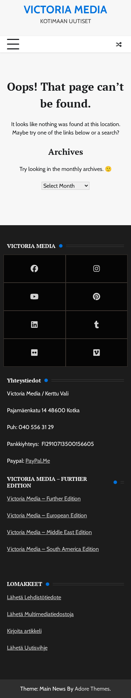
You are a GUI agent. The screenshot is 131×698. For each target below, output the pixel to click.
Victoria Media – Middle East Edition (49, 532)
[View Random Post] (119, 44)
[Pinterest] (97, 297)
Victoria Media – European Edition (47, 515)
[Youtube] (34, 297)
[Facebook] (34, 269)
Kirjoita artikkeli (24, 631)
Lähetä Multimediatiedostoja (40, 614)
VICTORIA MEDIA (65, 9)
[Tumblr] (97, 325)
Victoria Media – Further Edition (44, 498)
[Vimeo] (97, 353)
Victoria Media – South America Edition (53, 549)
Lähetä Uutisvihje (27, 647)
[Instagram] (97, 269)
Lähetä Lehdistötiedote (34, 597)
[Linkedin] (34, 325)
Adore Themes (92, 688)
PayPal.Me (38, 460)
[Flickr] (34, 353)
